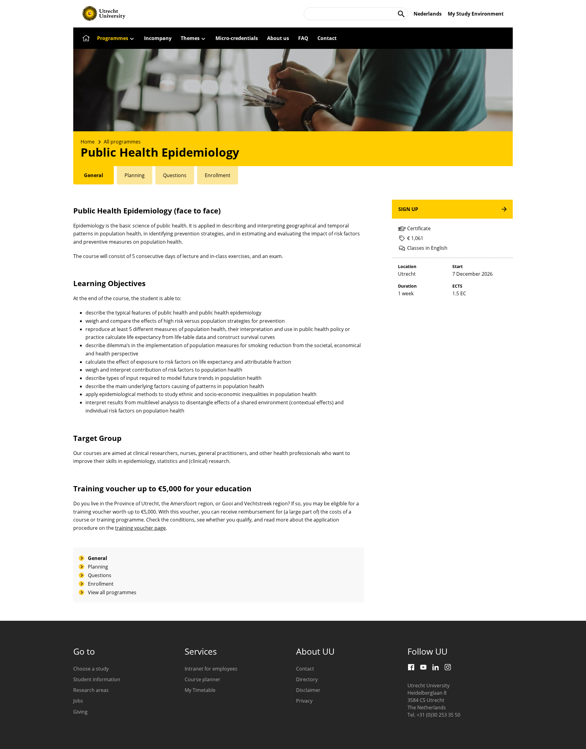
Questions (99, 575)
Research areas (91, 690)
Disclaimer (308, 690)
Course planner (202, 679)
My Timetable (200, 690)
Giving (80, 711)
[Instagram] (447, 667)
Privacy (304, 700)
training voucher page (140, 528)
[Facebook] (411, 667)
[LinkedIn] (435, 667)
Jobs (78, 700)
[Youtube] (423, 667)
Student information (96, 679)
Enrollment (101, 583)
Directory (307, 679)
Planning (98, 566)
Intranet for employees (211, 668)
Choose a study (91, 668)
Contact (305, 668)
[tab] (93, 175)
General (97, 558)
